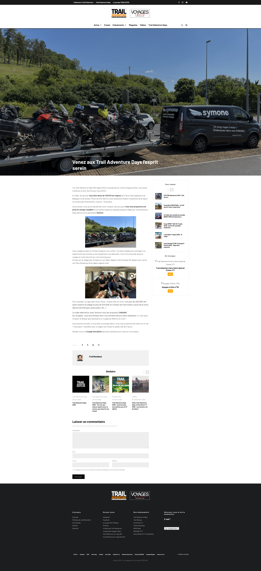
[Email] (98, 345)
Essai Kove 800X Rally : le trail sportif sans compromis (174, 206)
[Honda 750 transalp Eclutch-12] (158, 245)
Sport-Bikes (108, 554)
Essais (107, 25)
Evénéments (118, 25)
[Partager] (82, 345)
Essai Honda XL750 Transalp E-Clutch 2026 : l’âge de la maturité (174, 245)
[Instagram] (183, 2)
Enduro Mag (94, 554)
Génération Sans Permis (127, 554)
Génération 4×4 (116, 554)
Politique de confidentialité (81, 520)
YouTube (105, 525)
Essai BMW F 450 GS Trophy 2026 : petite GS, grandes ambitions (173, 225)
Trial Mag (101, 554)
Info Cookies (76, 523)
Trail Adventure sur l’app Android (114, 537)
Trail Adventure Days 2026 (79, 404)
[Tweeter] (87, 345)
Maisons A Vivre (160, 554)
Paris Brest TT (138, 523)
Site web (114, 460)
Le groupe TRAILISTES (121, 2)
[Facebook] (179, 2)
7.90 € (170, 291)
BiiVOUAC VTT (138, 531)
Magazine (133, 25)
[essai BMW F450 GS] (158, 225)
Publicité (75, 528)
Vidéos (143, 25)
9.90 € (170, 274)
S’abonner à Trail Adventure (83, 2)
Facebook (106, 520)
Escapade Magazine (150, 554)
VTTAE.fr (75, 554)
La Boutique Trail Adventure (112, 528)
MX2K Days (137, 528)
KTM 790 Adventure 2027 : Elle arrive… (174, 196)
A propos (75, 517)
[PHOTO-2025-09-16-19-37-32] (140, 384)
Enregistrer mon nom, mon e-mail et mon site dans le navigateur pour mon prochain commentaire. (100, 469)
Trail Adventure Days (103, 2)
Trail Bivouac (138, 520)
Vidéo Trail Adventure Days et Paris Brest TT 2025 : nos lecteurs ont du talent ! (140, 406)
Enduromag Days (139, 525)
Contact (75, 525)
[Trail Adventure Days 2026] (120, 384)
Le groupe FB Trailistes (110, 523)
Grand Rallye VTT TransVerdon (144, 534)
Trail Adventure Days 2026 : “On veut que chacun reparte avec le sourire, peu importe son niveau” (100, 407)
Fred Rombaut (77, 156)
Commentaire (76, 430)
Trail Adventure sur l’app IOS (112, 534)
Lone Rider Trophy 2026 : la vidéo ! (173, 235)
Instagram (106, 517)
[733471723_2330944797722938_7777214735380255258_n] (80, 384)
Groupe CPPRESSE (141, 560)
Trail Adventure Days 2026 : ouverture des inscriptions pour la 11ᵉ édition (119, 406)
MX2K (88, 554)
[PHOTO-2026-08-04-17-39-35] (158, 235)
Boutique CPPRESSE (139, 554)
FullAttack (82, 554)
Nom (74, 451)
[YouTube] (187, 2)
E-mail (74, 460)
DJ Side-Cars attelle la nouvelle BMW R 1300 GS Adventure (174, 216)
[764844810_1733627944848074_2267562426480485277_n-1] (158, 216)
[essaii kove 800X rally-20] (158, 206)
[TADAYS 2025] (100, 384)
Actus (96, 25)
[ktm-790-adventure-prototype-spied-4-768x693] (158, 196)
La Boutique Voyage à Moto (112, 531)
